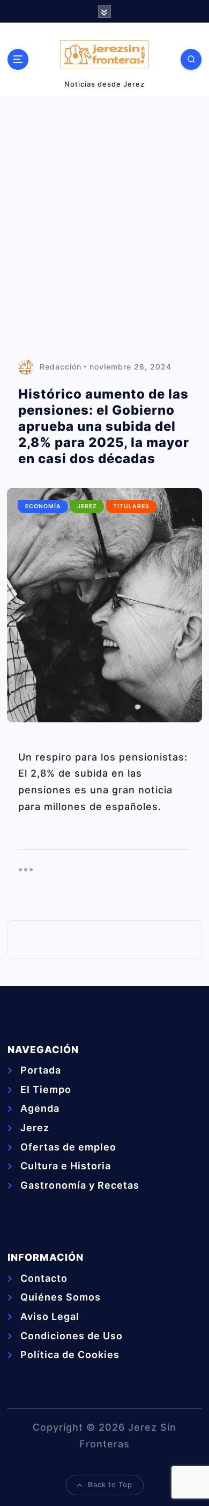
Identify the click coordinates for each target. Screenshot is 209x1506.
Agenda (39, 1108)
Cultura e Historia (65, 1165)
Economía (43, 506)
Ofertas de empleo (68, 1147)
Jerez (87, 506)
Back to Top (110, 1484)
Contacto (44, 1278)
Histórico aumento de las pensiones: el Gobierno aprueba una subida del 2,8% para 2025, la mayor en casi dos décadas (103, 426)
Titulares (131, 506)
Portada (40, 1070)
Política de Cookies (70, 1354)
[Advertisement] (104, 228)
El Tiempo (45, 1089)
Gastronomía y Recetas (79, 1185)
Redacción (60, 366)
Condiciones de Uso (71, 1335)
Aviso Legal (49, 1316)
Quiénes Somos (60, 1297)
